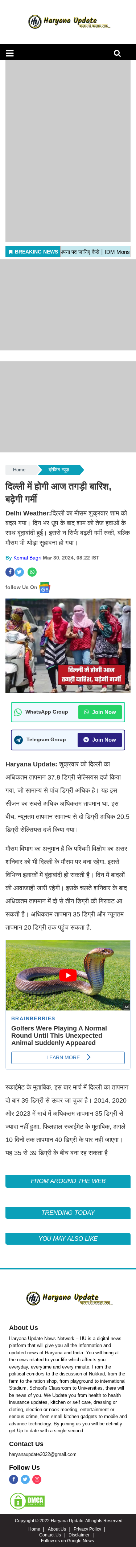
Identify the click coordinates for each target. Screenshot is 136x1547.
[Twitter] (25, 1479)
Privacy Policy (87, 1529)
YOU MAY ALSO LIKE (68, 1238)
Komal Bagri (27, 558)
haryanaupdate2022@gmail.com (43, 1454)
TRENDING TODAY (68, 1212)
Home (19, 469)
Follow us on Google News (67, 1540)
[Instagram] (36, 1479)
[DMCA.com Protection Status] (27, 1500)
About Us (23, 1327)
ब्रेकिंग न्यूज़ (59, 469)
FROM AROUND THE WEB (68, 1181)
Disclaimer (80, 1535)
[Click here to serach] (119, 55)
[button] (9, 53)
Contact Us (26, 1444)
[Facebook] (13, 1479)
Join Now (103, 712)
